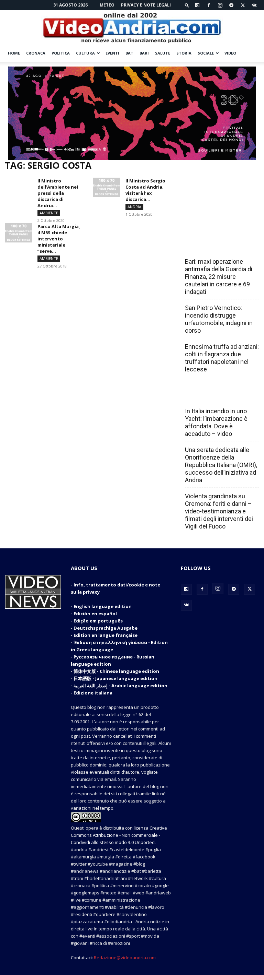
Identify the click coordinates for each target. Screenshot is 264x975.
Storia (183, 53)
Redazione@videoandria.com (125, 957)
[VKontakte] (254, 5)
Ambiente (49, 212)
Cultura (85, 53)
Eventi (112, 53)
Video (230, 53)
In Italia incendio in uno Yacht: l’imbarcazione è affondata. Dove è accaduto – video (216, 422)
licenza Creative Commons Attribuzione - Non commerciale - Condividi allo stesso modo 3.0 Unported (119, 835)
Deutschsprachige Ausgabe (106, 628)
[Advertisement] (220, 194)
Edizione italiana (93, 693)
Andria (134, 206)
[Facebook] (209, 5)
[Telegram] (231, 5)
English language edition (103, 606)
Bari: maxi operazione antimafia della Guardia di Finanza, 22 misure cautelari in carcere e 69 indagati (218, 276)
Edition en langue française (106, 635)
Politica (61, 53)
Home (14, 53)
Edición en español (95, 613)
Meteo (107, 5)
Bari (144, 53)
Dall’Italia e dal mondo (218, 396)
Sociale (206, 53)
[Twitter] (243, 5)
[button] (187, 5)
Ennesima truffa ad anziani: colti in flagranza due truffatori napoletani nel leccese (222, 358)
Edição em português (98, 621)
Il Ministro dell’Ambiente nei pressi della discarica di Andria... (57, 193)
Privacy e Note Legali (146, 5)
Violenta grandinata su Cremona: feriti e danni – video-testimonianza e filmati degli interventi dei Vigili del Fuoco (219, 511)
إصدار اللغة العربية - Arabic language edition (120, 685)
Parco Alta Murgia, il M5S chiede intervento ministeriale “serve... (58, 238)
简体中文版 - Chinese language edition (116, 671)
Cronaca (35, 53)
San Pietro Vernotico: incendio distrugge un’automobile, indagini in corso (219, 319)
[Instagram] (220, 5)
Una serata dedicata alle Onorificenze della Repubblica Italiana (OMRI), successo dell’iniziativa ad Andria (221, 465)
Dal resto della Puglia (217, 246)
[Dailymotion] (197, 5)
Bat (129, 53)
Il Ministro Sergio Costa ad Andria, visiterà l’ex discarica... (145, 190)
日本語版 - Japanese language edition (115, 678)
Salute (162, 53)
